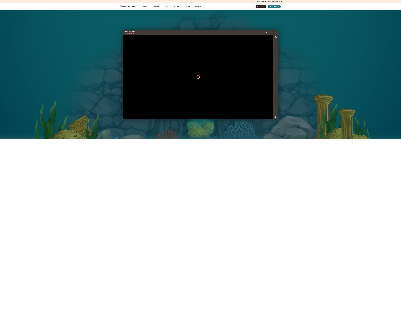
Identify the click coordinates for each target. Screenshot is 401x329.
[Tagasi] (275, 32)
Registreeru (274, 6)
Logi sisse (260, 6)
